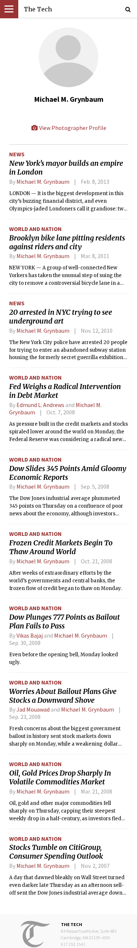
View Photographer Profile (72, 127)
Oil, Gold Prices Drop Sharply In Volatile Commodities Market (60, 777)
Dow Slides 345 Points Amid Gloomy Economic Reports (67, 473)
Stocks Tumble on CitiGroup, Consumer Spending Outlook (56, 852)
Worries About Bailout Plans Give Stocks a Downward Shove (63, 696)
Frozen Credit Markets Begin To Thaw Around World (61, 547)
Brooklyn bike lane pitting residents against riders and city (67, 242)
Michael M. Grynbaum (42, 181)
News (16, 154)
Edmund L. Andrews (40, 404)
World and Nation (35, 228)
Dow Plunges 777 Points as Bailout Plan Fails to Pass (64, 621)
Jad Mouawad (33, 709)
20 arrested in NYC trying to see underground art (60, 316)
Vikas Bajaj (29, 635)
